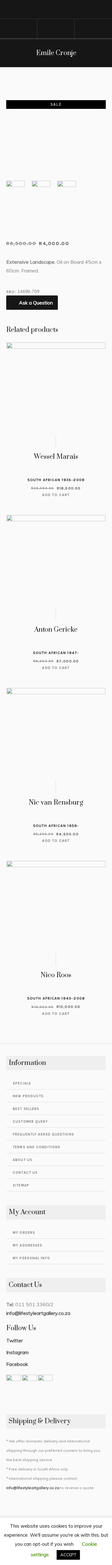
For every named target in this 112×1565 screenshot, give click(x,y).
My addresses (27, 1245)
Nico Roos (55, 975)
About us (22, 1160)
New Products (28, 1096)
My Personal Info (31, 1258)
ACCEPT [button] (68, 1554)
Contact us (25, 1173)
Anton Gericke (55, 629)
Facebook (17, 1364)
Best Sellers (26, 1109)
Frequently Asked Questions (43, 1134)
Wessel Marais (56, 457)
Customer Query (30, 1122)
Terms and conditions (36, 1147)
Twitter (14, 1340)
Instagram (17, 1352)
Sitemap (21, 1185)
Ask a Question (36, 303)
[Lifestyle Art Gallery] (56, 9)
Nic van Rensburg (56, 802)
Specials (22, 1083)
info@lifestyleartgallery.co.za (38, 1313)
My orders (24, 1233)
